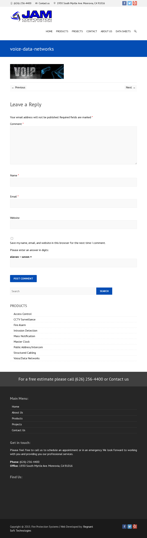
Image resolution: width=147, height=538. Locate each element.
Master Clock (22, 341)
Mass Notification (24, 336)
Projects (77, 31)
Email (14, 196)
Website (15, 218)
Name (14, 175)
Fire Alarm (20, 325)
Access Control (23, 314)
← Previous (18, 87)
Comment (17, 124)
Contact (91, 31)
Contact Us (18, 430)
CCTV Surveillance (24, 319)
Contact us (44, 3)
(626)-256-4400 (22, 3)
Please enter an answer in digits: (29, 250)
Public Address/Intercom (28, 347)
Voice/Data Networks (27, 358)
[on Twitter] (129, 3)
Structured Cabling (25, 352)
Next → (131, 87)
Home (49, 31)
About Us (106, 31)
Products (62, 31)
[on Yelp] (135, 3)
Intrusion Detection (25, 330)
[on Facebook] (124, 3)
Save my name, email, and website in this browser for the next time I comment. (58, 243)
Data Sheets (123, 31)
